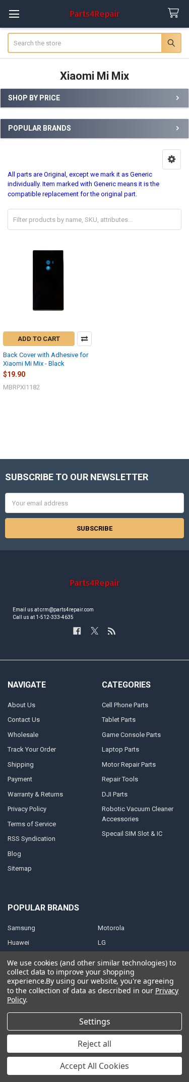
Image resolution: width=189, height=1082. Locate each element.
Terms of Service (32, 824)
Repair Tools (120, 779)
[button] (171, 159)
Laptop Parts (120, 749)
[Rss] (111, 630)
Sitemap (20, 868)
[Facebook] (77, 630)
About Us (21, 705)
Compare (84, 338)
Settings (94, 1021)
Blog (14, 854)
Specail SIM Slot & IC (132, 833)
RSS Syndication (31, 838)
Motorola (111, 928)
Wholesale (23, 734)
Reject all (94, 1043)
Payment (20, 779)
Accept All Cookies (94, 1065)
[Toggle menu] (14, 14)
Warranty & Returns (35, 794)
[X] (94, 630)
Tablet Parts (119, 719)
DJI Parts (115, 794)
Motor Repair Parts (129, 764)
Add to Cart (39, 339)
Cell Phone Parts (125, 705)
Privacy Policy (27, 809)
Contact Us (24, 719)
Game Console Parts (131, 734)
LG (102, 942)
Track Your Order (32, 749)
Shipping (21, 764)
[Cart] (175, 13)
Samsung (21, 928)
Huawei (18, 942)
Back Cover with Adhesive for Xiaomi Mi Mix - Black (45, 359)
